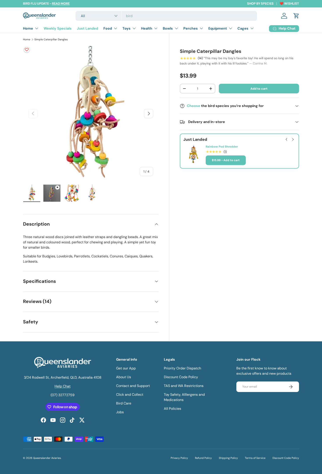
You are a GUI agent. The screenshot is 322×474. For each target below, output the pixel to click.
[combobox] (166, 16)
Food (107, 28)
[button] (296, 16)
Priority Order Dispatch (182, 368)
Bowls (168, 28)
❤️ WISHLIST (289, 3)
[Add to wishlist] (27, 49)
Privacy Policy (179, 458)
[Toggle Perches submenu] (201, 28)
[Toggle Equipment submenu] (230, 28)
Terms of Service (255, 458)
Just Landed (87, 28)
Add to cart (258, 88)
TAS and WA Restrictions (183, 385)
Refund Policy (203, 458)
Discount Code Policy (181, 377)
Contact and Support (133, 385)
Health (146, 28)
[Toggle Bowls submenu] (176, 28)
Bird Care (123, 403)
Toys (126, 28)
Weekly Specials (58, 28)
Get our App (126, 368)
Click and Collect (129, 394)
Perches (190, 28)
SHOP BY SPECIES (260, 3)
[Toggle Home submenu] (36, 28)
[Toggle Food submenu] (115, 28)
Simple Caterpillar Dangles (51, 39)
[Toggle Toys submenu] (134, 28)
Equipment (217, 28)
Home (28, 28)
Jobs (120, 412)
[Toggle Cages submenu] (252, 28)
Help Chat (63, 386)
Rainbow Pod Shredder (222, 146)
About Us (123, 377)
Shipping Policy (228, 458)
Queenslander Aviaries (47, 458)
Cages (242, 28)
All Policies (172, 408)
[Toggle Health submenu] (155, 28)
